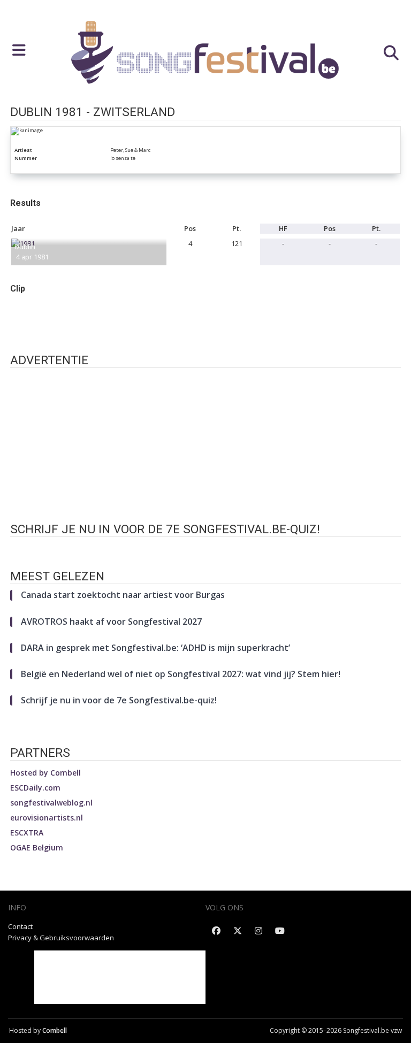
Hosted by (45, 773)
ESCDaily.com (35, 788)
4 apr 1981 (32, 257)
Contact (20, 926)
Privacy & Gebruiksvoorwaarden (61, 937)
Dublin (24, 246)
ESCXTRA (26, 832)
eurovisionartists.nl (46, 817)
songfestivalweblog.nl (51, 802)
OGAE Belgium (36, 847)
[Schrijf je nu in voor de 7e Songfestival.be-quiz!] (205, 548)
